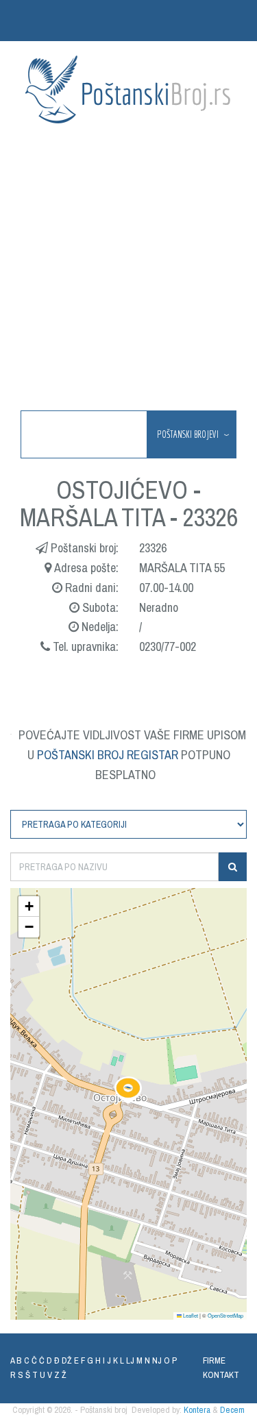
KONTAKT (221, 1375)
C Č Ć (34, 1360)
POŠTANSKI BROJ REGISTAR (107, 754)
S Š (24, 1375)
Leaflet (190, 1315)
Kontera (197, 1410)
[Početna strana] (128, 89)
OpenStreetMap (225, 1315)
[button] (128, 1090)
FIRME (214, 1360)
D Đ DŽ (59, 1360)
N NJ (153, 1360)
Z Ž (60, 1375)
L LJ (127, 1360)
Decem (232, 1410)
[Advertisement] (128, 268)
